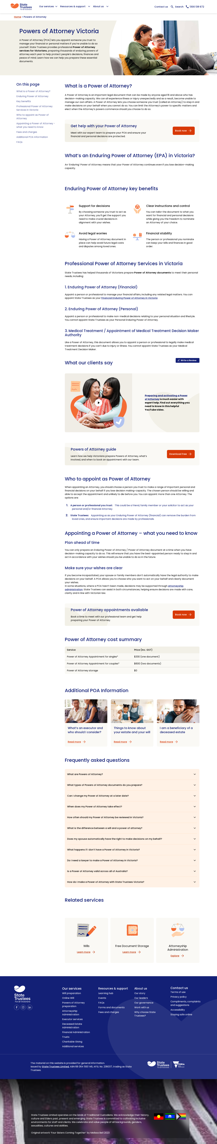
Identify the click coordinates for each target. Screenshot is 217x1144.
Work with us (141, 1007)
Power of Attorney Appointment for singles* (92, 656)
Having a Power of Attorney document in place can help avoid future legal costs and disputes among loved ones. (102, 243)
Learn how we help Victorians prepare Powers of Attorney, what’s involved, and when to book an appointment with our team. (109, 457)
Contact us (161, 6)
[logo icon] (22, 994)
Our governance (143, 1002)
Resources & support (113, 989)
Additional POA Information (32, 137)
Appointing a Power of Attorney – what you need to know (131, 533)
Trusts (65, 1037)
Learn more (83, 952)
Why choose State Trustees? (145, 1013)
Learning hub (105, 993)
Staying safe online (181, 1014)
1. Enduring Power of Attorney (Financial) (101, 287)
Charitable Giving (72, 1041)
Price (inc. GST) (143, 650)
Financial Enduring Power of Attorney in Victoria (129, 298)
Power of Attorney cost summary (103, 639)
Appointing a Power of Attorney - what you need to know (35, 125)
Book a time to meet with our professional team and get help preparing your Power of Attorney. (106, 618)
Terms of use (178, 992)
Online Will (68, 998)
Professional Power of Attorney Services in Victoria (34, 108)
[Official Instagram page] (23, 1007)
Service (71, 650)
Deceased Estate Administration (72, 1025)
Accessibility (177, 1009)
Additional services (73, 1046)
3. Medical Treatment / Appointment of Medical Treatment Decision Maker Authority (132, 333)
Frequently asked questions (97, 760)
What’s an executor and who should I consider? (85, 730)
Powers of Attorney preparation (73, 1004)
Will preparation (71, 993)
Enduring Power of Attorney (32, 96)
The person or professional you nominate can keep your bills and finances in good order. (170, 243)
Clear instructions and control (168, 206)
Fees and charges (26, 132)
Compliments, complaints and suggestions (185, 1003)
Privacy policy (178, 996)
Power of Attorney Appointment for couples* (93, 663)
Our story (139, 993)
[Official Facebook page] (16, 1007)
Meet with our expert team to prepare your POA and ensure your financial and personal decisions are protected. (108, 134)
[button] (132, 774)
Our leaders (141, 998)
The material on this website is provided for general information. (81, 1066)
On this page (28, 84)
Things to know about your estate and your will (132, 730)
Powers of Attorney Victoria (59, 31)
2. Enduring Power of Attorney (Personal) (101, 309)
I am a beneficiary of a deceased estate (176, 730)
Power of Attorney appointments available (109, 609)
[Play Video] (98, 402)
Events (102, 998)
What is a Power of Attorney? (33, 91)
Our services (71, 988)
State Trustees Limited (55, 1066)
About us (140, 989)
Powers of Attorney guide (93, 449)
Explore (175, 955)
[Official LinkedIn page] (29, 1007)
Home (17, 17)
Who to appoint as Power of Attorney (107, 478)
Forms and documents (111, 1007)
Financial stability (159, 233)
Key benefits (23, 101)
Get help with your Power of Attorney (104, 126)
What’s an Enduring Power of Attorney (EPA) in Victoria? (130, 155)
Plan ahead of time (82, 543)
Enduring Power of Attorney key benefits (111, 188)
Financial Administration (76, 1032)
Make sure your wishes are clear (94, 568)
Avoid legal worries (93, 233)
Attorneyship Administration (70, 1012)
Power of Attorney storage (82, 670)
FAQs (19, 142)
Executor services (72, 1019)
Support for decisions (94, 206)
